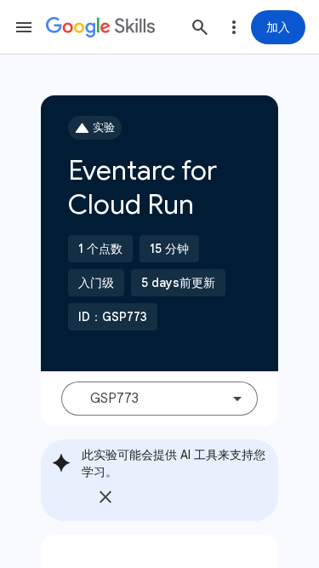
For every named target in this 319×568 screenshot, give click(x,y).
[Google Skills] (100, 27)
